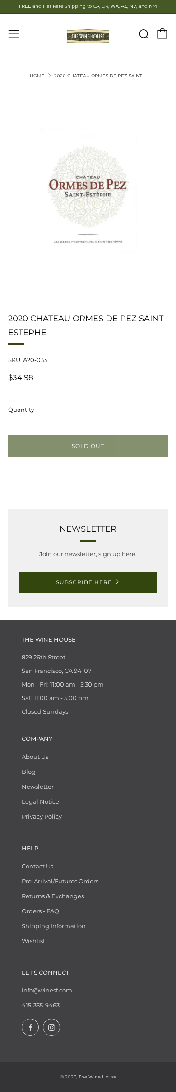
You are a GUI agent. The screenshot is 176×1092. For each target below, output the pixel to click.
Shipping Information (54, 926)
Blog (29, 771)
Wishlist (33, 940)
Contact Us (37, 866)
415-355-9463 (41, 1005)
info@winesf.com (47, 990)
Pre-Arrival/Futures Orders (60, 881)
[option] (88, 190)
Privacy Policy (42, 816)
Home (37, 75)
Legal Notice (40, 801)
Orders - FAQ (40, 911)
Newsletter (38, 786)
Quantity (21, 409)
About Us (35, 756)
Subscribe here (84, 582)
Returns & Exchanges (53, 896)
